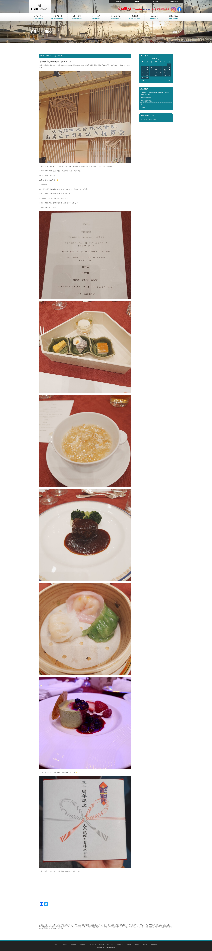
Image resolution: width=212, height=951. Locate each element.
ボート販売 (73, 944)
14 (165, 70)
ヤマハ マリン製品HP (124, 9)
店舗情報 (101, 944)
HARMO (143, 107)
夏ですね (143, 104)
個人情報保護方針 (155, 944)
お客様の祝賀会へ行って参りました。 (56, 61)
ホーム (55, 944)
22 (169, 72)
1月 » (170, 81)
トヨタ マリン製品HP (141, 9)
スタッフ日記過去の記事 (148, 119)
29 (169, 75)
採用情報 (137, 1)
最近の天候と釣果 (146, 98)
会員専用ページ (174, 1)
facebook (179, 9)
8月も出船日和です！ (147, 101)
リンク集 (155, 1)
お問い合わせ (119, 944)
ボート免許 (82, 944)
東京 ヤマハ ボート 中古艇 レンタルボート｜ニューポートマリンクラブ (40, 6)
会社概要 (118, 1)
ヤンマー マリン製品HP (160, 9)
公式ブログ (58, 56)
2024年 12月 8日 (46, 56)
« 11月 (142, 81)
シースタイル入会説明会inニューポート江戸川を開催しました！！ (155, 93)
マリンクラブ (63, 944)
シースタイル (92, 944)
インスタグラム (173, 9)
